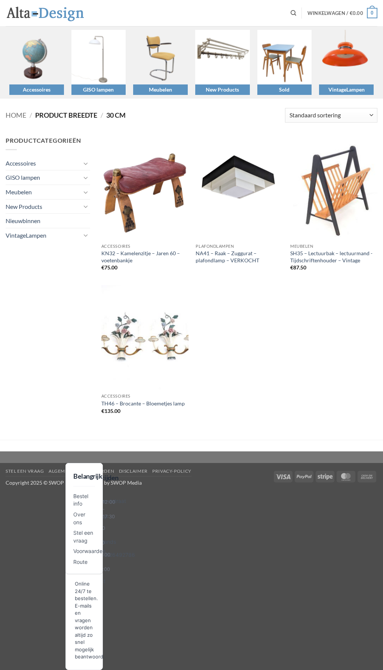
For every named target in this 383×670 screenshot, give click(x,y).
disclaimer (133, 471)
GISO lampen (98, 89)
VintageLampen (346, 89)
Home (16, 115)
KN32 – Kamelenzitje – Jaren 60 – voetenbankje (140, 256)
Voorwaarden (89, 551)
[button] (342, 13)
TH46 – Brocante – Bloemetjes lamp (143, 403)
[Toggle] (85, 163)
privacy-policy (172, 471)
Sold (284, 89)
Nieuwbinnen (23, 220)
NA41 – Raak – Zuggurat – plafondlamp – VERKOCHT (227, 256)
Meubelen (160, 89)
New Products (222, 89)
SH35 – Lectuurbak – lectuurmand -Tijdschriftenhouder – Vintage (331, 256)
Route (80, 562)
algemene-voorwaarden (81, 471)
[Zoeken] (293, 13)
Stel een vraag (25, 471)
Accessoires (36, 89)
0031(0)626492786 (110, 555)
